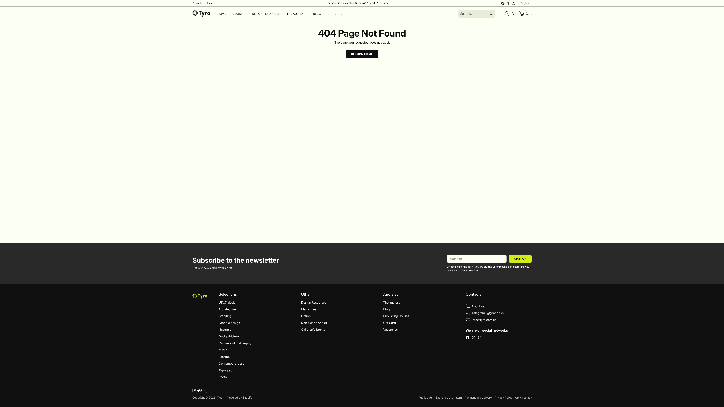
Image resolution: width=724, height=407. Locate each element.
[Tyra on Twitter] (508, 3)
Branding (225, 316)
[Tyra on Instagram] (513, 3)
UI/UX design (228, 302)
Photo (223, 377)
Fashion (224, 357)
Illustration (226, 329)
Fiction (306, 316)
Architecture (227, 309)
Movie (223, 350)
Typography (227, 370)
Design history (229, 336)
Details (386, 3)
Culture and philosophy (235, 343)
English (525, 3)
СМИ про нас (523, 397)
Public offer (426, 397)
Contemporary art (231, 363)
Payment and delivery (478, 397)
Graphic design (229, 323)
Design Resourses (313, 302)
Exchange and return (449, 397)
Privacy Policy (503, 397)
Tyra (219, 397)
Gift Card (389, 323)
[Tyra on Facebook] (503, 3)
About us (478, 306)
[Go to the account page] (506, 13)
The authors (391, 302)
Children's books (313, 329)
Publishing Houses (396, 316)
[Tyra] (201, 13)
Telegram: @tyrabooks (488, 313)
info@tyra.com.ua (484, 320)
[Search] (491, 14)
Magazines (308, 309)
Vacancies (390, 329)
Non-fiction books (314, 323)
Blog (386, 309)
